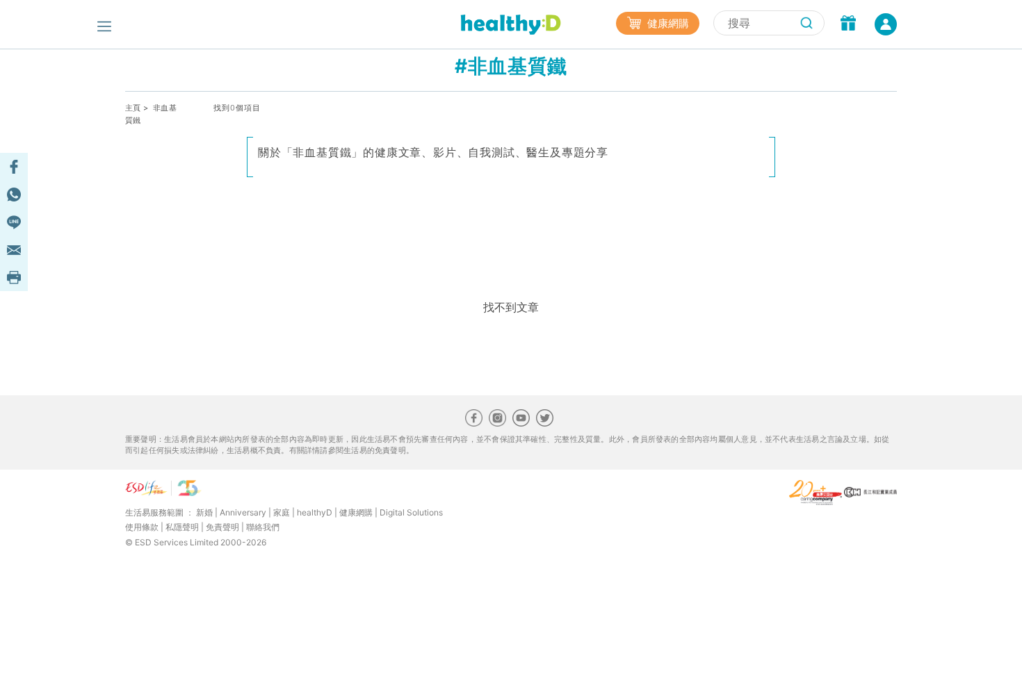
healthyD (314, 512)
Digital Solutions (411, 512)
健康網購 (666, 23)
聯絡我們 (262, 527)
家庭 (281, 512)
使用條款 (142, 527)
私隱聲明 (182, 527)
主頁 (133, 108)
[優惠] (848, 24)
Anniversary (243, 512)
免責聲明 (222, 527)
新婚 (204, 512)
